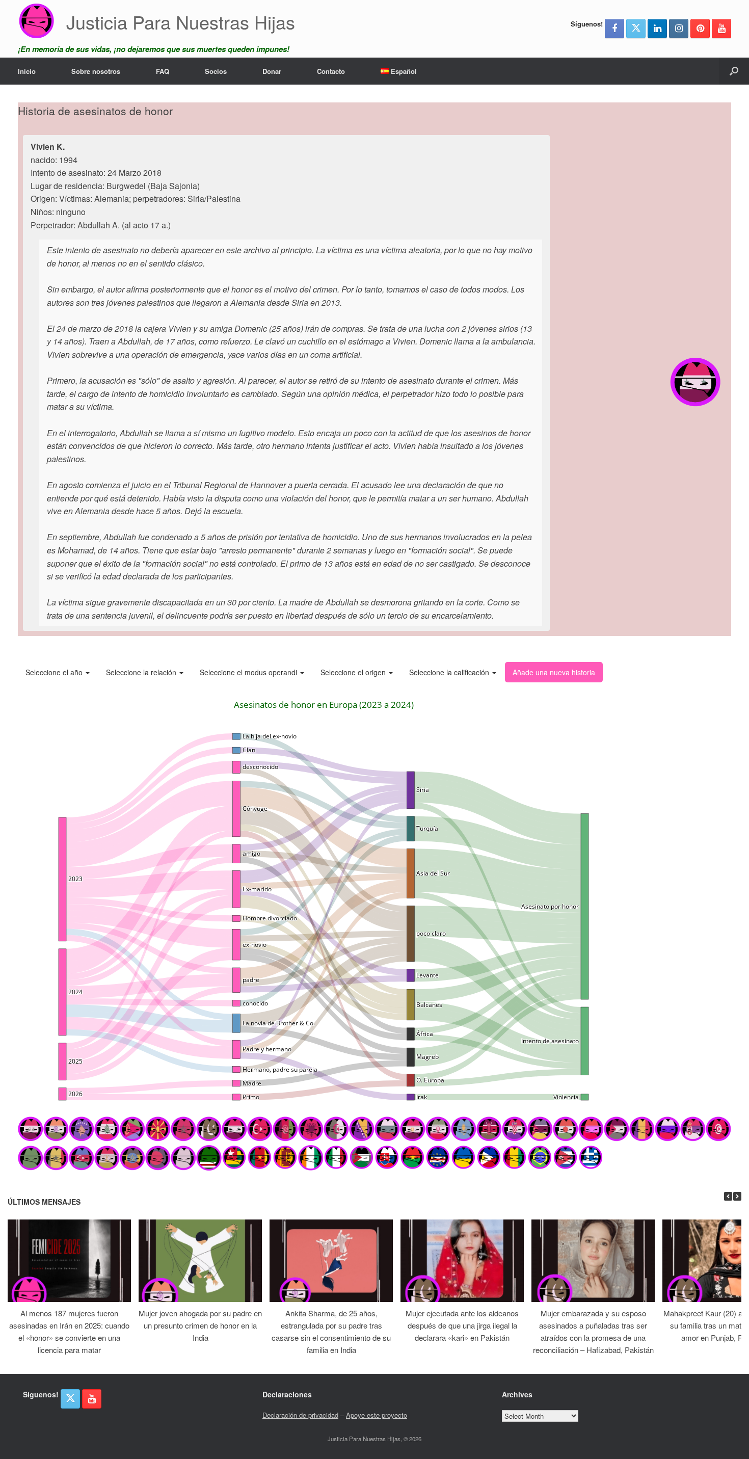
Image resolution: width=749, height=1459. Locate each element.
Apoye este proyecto (376, 1415)
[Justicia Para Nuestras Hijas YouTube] (721, 28)
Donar (271, 71)
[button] (734, 71)
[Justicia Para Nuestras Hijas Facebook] (614, 28)
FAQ (162, 71)
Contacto (331, 71)
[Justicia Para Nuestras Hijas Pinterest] (700, 28)
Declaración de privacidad (300, 1415)
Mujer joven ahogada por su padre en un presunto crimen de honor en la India (200, 1325)
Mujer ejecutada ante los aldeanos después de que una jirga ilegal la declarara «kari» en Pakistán (462, 1325)
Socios (216, 71)
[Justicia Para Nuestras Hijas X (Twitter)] (636, 28)
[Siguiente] (737, 1196)
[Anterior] (728, 1196)
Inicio (27, 71)
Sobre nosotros (95, 71)
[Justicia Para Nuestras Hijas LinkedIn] (657, 28)
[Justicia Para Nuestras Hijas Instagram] (678, 28)
